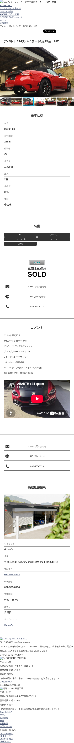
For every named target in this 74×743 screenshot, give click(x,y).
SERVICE (6, 11)
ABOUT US (9, 14)
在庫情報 (4, 23)
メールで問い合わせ (37, 286)
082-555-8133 (37, 306)
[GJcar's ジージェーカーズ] (13, 639)
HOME (6, 5)
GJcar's (8, 625)
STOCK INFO (10, 8)
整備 (2, 720)
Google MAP (6, 682)
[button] (71, 50)
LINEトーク (5, 736)
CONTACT (11, 17)
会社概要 (4, 723)
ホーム (3, 20)
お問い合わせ (6, 726)
